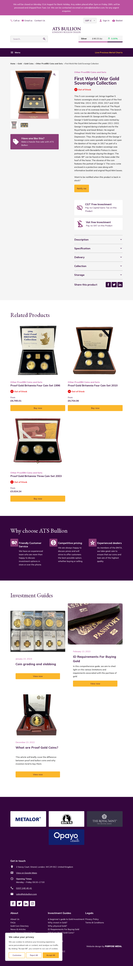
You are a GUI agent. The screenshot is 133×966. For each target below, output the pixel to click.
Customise (17, 955)
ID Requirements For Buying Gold (63, 929)
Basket (119, 20)
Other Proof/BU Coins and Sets (49, 64)
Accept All (50, 955)
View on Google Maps (26, 873)
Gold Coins (29, 64)
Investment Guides (59, 913)
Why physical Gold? (57, 926)
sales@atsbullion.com (26, 894)
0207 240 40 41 (24, 888)
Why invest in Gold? (57, 922)
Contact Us (39, 20)
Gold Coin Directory (19, 926)
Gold (20, 64)
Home (12, 64)
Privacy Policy (92, 919)
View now (38, 676)
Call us (16, 20)
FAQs (13, 922)
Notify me (81, 188)
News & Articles (18, 929)
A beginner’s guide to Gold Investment (66, 919)
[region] (33, 947)
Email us (28, 20)
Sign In (106, 20)
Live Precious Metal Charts (109, 52)
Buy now (38, 408)
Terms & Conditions (94, 922)
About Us (14, 919)
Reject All (34, 955)
